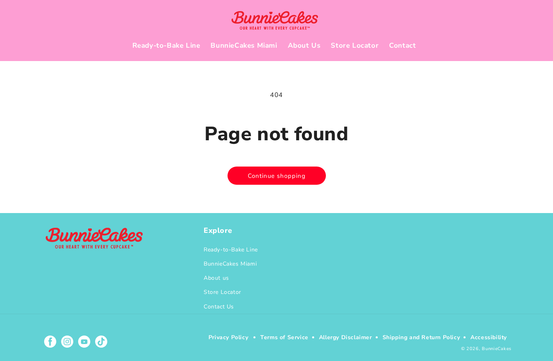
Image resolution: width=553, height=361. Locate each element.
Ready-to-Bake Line (231, 249)
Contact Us (219, 306)
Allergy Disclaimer (345, 337)
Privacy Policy (228, 337)
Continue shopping (277, 176)
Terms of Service (284, 337)
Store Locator (222, 292)
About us (216, 278)
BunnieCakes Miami (230, 264)
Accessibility (488, 337)
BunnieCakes (496, 349)
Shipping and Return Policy (421, 337)
